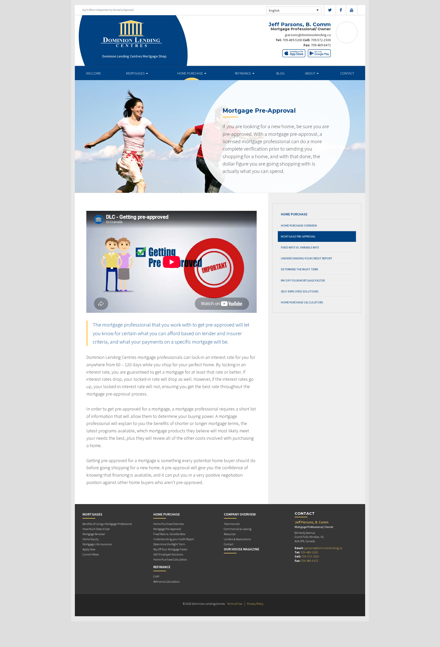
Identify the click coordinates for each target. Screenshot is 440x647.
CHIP (156, 576)
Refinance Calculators (166, 581)
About (310, 73)
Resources (230, 534)
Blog (280, 73)
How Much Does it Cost (96, 529)
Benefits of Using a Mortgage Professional (107, 524)
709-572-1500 (321, 40)
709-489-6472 (321, 45)
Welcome (93, 73)
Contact (347, 73)
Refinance (243, 73)
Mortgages (135, 73)
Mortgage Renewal (93, 534)
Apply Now (88, 549)
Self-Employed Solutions (299, 291)
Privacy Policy (255, 604)
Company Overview (240, 514)
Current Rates (90, 554)
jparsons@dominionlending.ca (308, 35)
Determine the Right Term (299, 269)
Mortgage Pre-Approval (298, 236)
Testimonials (232, 524)
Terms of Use (234, 604)
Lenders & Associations (237, 539)
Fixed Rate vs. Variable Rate (300, 247)
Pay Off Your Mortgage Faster (303, 280)
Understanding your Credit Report (306, 258)
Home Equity (90, 539)
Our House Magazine (241, 549)
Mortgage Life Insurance (97, 544)
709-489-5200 (292, 40)
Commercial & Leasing (237, 529)
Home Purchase (190, 73)
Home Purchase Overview (299, 225)
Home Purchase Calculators (302, 302)
